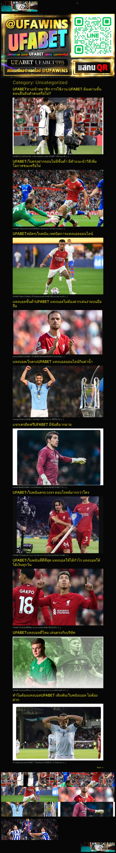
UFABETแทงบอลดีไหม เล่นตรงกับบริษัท (44, 632)
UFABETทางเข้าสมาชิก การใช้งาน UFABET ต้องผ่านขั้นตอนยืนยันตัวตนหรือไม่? (57, 91)
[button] (77, 3)
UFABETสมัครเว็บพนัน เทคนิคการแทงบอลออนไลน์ (53, 233)
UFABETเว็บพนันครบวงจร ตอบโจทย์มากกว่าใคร (51, 492)
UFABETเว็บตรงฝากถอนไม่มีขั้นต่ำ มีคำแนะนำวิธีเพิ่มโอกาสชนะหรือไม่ (55, 163)
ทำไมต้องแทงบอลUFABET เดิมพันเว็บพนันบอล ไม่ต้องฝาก (55, 697)
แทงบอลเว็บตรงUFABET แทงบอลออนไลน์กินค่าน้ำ (53, 361)
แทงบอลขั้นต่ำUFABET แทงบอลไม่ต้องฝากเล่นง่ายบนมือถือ (57, 303)
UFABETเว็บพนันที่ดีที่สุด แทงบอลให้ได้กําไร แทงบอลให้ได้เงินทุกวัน (56, 562)
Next (100, 767)
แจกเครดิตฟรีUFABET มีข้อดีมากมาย (42, 424)
